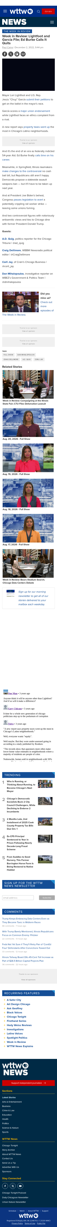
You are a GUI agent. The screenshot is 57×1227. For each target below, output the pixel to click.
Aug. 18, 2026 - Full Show (16, 509)
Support (45, 1211)
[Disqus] (28, 648)
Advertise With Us (10, 1167)
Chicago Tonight (16, 1017)
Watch (22, 1211)
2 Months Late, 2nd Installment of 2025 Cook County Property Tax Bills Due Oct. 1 (20, 824)
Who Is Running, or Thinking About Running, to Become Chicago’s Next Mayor (21, 786)
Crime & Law (8, 1110)
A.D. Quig (27, 359)
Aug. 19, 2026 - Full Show (16, 474)
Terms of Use (30, 1223)
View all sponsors (28, 143)
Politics (5, 1123)
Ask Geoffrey (14, 1008)
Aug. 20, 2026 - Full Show (16, 439)
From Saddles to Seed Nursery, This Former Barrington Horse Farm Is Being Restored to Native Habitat (20, 863)
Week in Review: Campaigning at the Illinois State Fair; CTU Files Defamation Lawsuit (25, 402)
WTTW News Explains (20, 1046)
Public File (41, 1223)
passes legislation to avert (28, 199)
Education (7, 1114)
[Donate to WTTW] (28, 1215)
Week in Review (16, 1042)
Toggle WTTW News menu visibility (53, 22)
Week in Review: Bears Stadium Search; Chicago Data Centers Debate (24, 581)
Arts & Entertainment (12, 1101)
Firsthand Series (16, 1021)
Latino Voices (15, 1033)
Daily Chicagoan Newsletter (15, 1197)
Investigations (15, 1029)
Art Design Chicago (18, 1004)
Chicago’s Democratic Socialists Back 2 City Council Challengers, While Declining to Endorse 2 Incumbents (21, 805)
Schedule (12, 1211)
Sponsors (6, 1171)
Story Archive (8, 1149)
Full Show (8, 355)
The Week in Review (17, 31)
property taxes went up (37, 127)
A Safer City (14, 1000)
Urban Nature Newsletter (14, 1201)
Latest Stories (9, 1097)
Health (5, 1119)
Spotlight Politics (17, 1038)
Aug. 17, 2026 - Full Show (16, 544)
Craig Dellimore (11, 359)
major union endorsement (35, 111)
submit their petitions (38, 99)
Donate (48, 11)
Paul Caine (7, 47)
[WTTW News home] (14, 22)
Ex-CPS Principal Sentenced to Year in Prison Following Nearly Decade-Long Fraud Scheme (19, 843)
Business (6, 1106)
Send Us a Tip (9, 1162)
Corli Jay (39, 359)
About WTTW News (11, 1154)
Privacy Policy (17, 1223)
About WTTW (33, 1211)
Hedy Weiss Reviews (19, 1025)
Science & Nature (10, 1127)
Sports (5, 1132)
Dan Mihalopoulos (25, 355)
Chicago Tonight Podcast (14, 1192)
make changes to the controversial (22, 171)
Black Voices (14, 1012)
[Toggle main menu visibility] (5, 11)
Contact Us (7, 1158)
